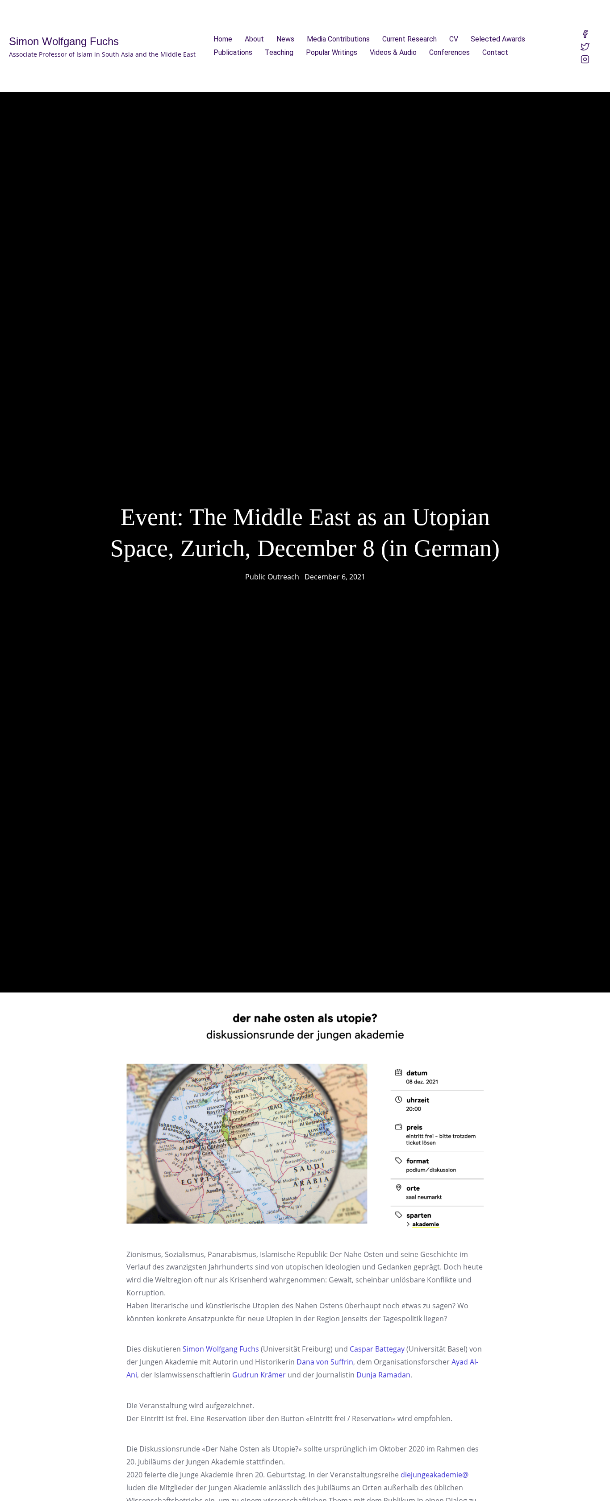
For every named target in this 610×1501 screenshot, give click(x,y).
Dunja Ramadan (383, 1375)
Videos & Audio (393, 52)
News (285, 39)
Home (222, 39)
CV (453, 39)
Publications (232, 52)
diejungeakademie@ (434, 1475)
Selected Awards (498, 39)
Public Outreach (272, 577)
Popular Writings (331, 52)
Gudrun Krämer (259, 1375)
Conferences (449, 52)
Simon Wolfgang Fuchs (221, 1349)
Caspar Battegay (377, 1349)
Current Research (409, 39)
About (254, 39)
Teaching (279, 52)
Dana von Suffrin (325, 1362)
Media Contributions (338, 39)
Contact (495, 52)
